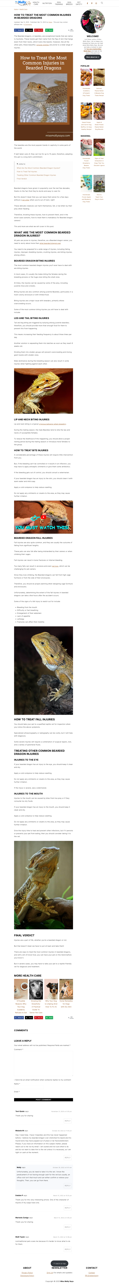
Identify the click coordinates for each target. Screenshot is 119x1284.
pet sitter (25, 200)
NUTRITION (47, 3)
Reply (68, 1121)
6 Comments (28, 24)
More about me (91, 57)
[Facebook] (87, 3)
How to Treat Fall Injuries (27, 172)
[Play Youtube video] (43, 517)
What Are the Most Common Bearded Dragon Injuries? (38, 168)
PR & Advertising (91, 1276)
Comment (18, 1049)
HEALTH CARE (36, 3)
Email (17, 1092)
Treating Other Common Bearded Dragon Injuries (36, 175)
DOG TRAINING (59, 3)
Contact (92, 1273)
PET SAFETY (79, 3)
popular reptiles (42, 45)
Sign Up (50, 1273)
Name (17, 1084)
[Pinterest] (92, 3)
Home (16, 9)
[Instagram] (96, 3)
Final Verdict (22, 179)
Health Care (23, 9)
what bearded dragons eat (50, 243)
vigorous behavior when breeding (52, 424)
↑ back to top (59, 1263)
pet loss (55, 566)
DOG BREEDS (69, 3)
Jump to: (22, 164)
